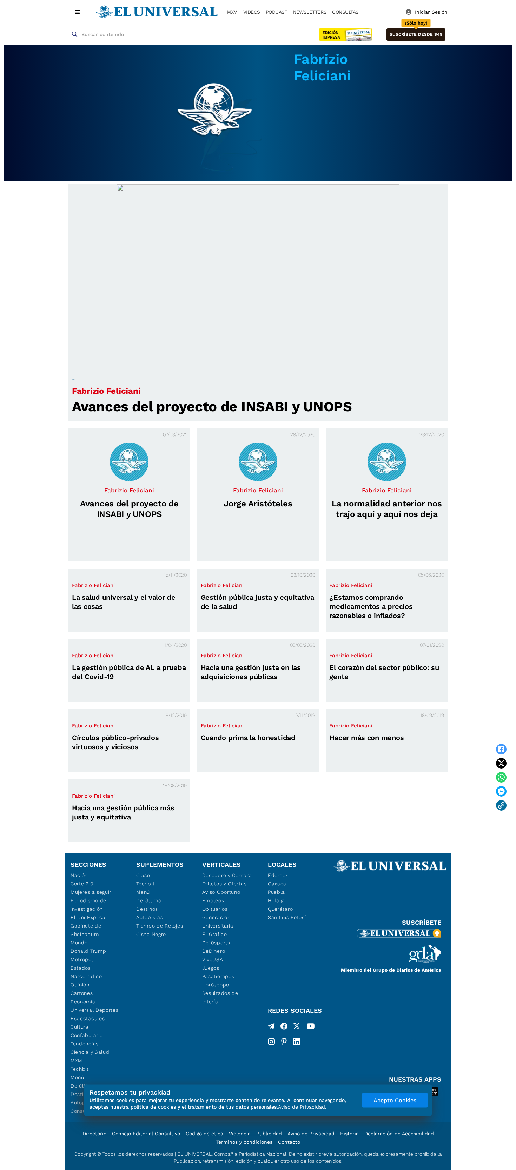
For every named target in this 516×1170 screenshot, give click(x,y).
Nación (79, 875)
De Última (148, 900)
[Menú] (77, 12)
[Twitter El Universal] (296, 1027)
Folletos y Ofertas (224, 883)
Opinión (80, 985)
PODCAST (276, 12)
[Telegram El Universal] (271, 1027)
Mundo (79, 942)
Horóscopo (215, 985)
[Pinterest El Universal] (283, 1041)
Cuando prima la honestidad (248, 737)
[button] (415, 34)
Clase (143, 875)
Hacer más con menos (366, 737)
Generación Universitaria (217, 922)
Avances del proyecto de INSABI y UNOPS (212, 406)
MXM (232, 12)
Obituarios (215, 909)
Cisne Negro (151, 934)
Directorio (94, 1133)
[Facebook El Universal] (283, 1027)
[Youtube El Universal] (311, 1027)
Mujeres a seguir (91, 892)
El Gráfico (214, 934)
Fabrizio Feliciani (106, 391)
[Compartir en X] (501, 763)
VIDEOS (251, 12)
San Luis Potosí (287, 917)
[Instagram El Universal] (271, 1041)
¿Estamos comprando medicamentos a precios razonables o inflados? (370, 606)
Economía (83, 1001)
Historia (349, 1133)
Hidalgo (277, 900)
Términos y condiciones (244, 1142)
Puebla (276, 892)
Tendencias (85, 1043)
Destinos (147, 909)
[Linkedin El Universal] (296, 1041)
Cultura (80, 1027)
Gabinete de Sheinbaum (86, 930)
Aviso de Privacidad (311, 1133)
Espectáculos (88, 1018)
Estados (81, 968)
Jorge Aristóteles (258, 503)
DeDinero (213, 951)
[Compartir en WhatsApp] (501, 777)
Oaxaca (277, 883)
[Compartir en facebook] (501, 749)
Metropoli (82, 959)
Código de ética (204, 1133)
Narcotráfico (86, 976)
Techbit (80, 1069)
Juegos (210, 968)
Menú (77, 1077)
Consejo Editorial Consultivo (146, 1133)
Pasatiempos (218, 976)
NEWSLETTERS (309, 12)
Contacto (289, 1142)
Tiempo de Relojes (159, 926)
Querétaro (280, 909)
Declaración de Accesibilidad (399, 1133)
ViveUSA (212, 959)
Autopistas (149, 917)
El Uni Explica (88, 917)
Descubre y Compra (227, 875)
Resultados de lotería (220, 997)
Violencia (240, 1133)
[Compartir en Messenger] (501, 791)
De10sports (216, 942)
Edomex (278, 875)
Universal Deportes (95, 1010)
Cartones (82, 993)
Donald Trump (88, 951)
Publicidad (269, 1133)
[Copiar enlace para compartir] (501, 805)
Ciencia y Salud (90, 1052)
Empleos (213, 900)
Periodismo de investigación (88, 905)
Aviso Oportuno (221, 892)
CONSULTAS (345, 12)
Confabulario (86, 1035)
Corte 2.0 (82, 883)
